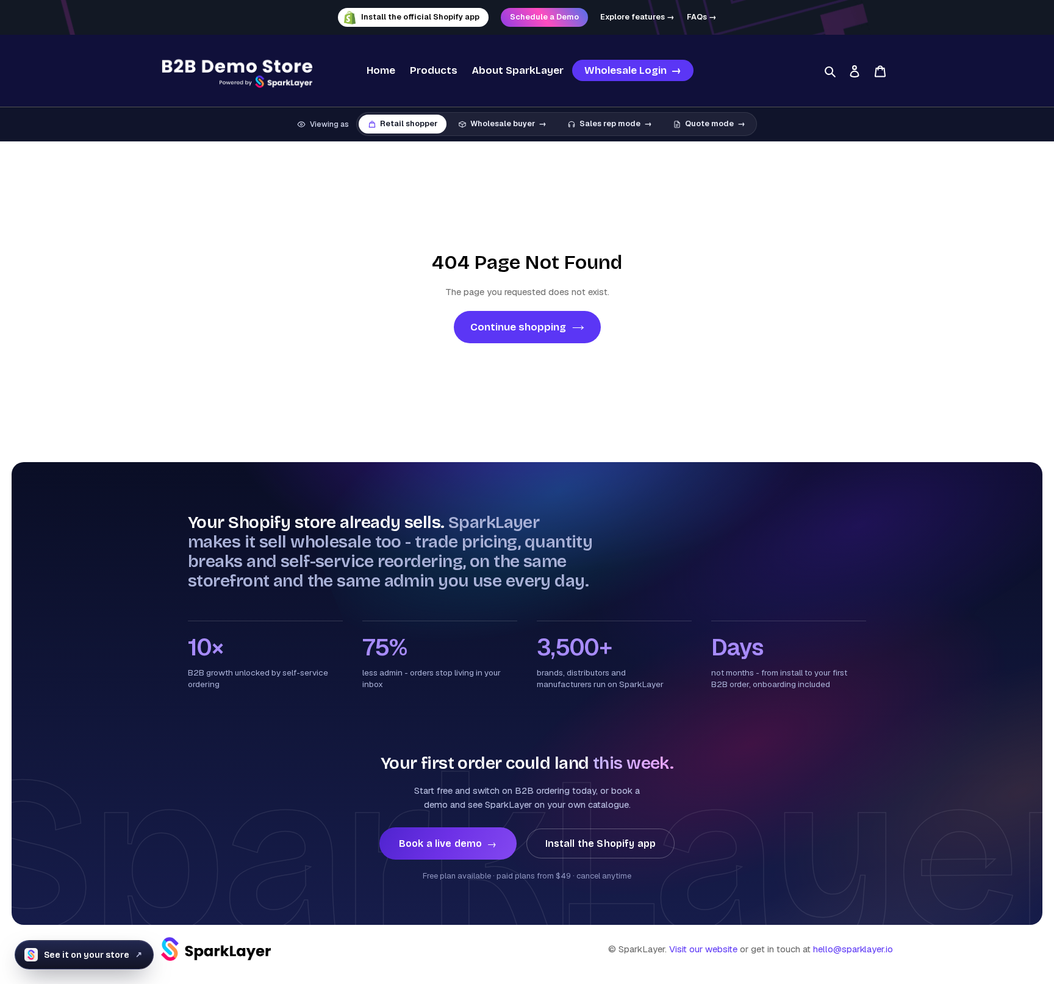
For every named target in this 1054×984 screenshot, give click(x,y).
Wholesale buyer (508, 123)
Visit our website (703, 949)
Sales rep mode (615, 123)
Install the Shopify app (600, 843)
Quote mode (715, 123)
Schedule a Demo (544, 17)
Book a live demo (448, 844)
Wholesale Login (632, 70)
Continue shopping (518, 327)
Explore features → (637, 17)
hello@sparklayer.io (853, 949)
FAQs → (702, 17)
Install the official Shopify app (420, 17)
